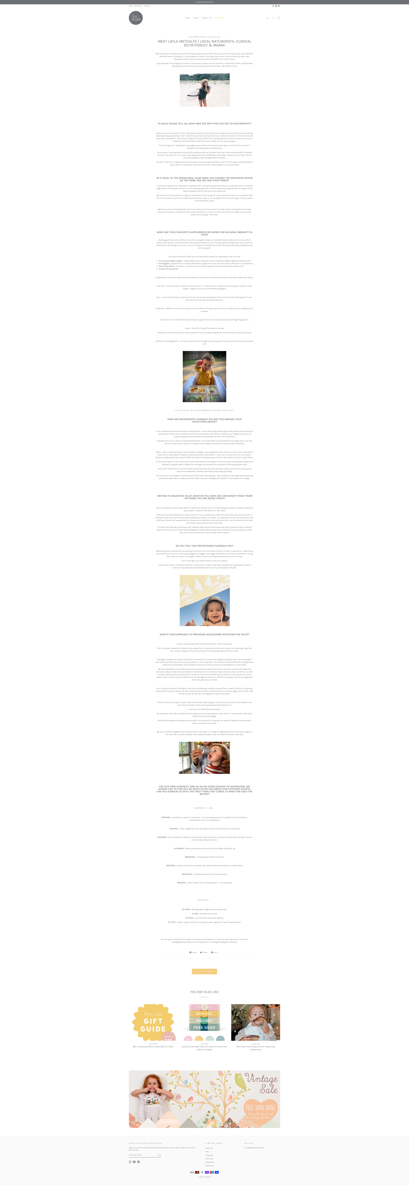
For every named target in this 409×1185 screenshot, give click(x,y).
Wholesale (210, 1162)
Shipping (209, 1155)
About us (207, 18)
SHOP (196, 18)
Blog (130, 6)
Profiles (209, 37)
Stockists (138, 6)
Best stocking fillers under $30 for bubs (153, 1046)
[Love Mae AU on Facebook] (134, 1162)
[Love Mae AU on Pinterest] (138, 1162)
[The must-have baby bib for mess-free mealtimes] (255, 1022)
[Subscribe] (159, 1155)
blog (190, 37)
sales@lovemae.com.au (255, 1148)
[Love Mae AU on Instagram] (130, 1162)
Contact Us (210, 1166)
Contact (147, 6)
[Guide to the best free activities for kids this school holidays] (204, 1022)
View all (204, 997)
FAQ (207, 1152)
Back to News (206, 971)
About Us (209, 1148)
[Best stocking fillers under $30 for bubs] (153, 1022)
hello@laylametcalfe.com (183, 942)
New (187, 18)
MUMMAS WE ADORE (199, 37)
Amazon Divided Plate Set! (218, 410)
